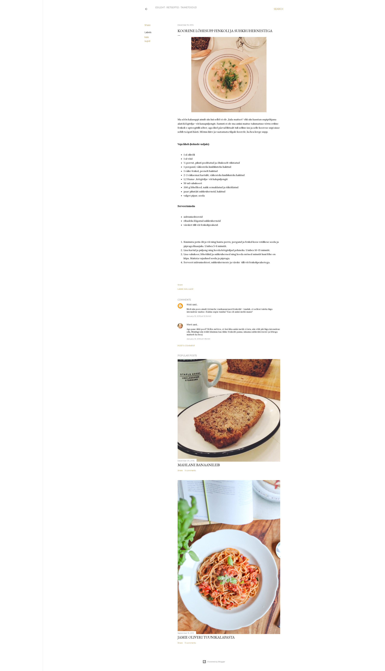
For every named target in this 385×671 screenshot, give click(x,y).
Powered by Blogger (216, 661)
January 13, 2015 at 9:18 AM (198, 339)
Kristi (189, 304)
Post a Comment (186, 345)
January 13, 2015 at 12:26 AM (199, 316)
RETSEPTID (172, 7)
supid (147, 41)
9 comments (190, 470)
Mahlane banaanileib (199, 465)
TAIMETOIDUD (189, 7)
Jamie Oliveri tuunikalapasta (206, 637)
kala (147, 37)
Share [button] (148, 25)
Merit (189, 324)
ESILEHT (160, 7)
